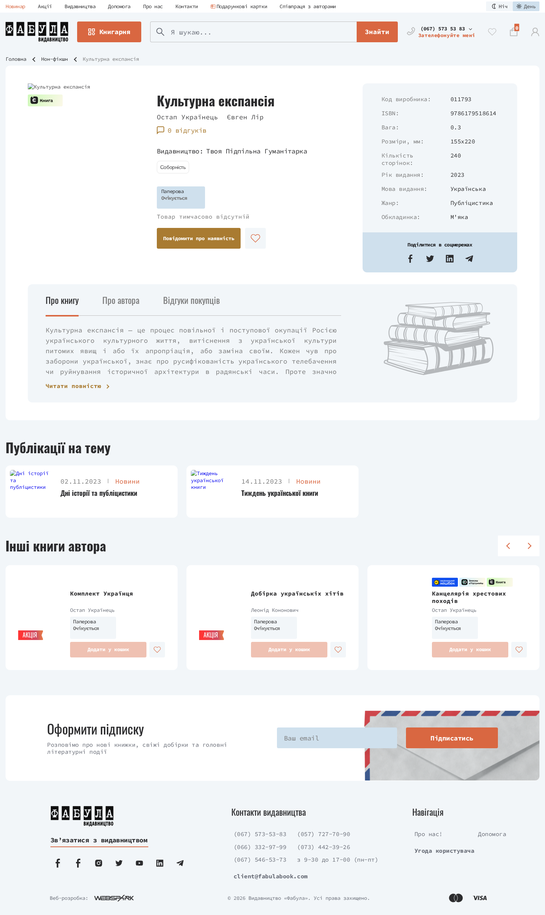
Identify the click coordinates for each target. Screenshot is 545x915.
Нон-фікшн (54, 59)
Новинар (15, 6)
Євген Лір (245, 117)
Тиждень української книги (279, 493)
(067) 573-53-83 (260, 834)
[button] (410, 258)
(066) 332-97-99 (260, 847)
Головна (16, 59)
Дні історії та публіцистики (98, 493)
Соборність (173, 167)
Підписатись (451, 738)
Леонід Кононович (274, 610)
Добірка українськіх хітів (297, 593)
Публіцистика (471, 202)
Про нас (153, 6)
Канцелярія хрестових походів (469, 597)
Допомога (119, 6)
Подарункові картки (242, 6)
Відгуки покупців (191, 299)
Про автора (120, 299)
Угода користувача (444, 850)
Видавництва (80, 6)
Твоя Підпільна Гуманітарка (256, 151)
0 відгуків (187, 130)
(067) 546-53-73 (260, 859)
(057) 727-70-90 (323, 834)
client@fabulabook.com (271, 876)
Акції (45, 6)
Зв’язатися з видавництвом (99, 840)
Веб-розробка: (69, 898)
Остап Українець (187, 117)
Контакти (186, 6)
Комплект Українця (101, 593)
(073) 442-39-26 (323, 847)
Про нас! (428, 834)
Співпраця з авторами (308, 6)
